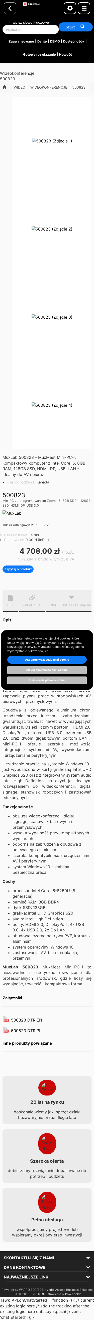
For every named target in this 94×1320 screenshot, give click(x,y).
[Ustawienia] (70, 8)
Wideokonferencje (48, 87)
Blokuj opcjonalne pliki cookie (47, 670)
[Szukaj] (76, 26)
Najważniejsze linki (26, 1276)
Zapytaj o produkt (18, 569)
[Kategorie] (84, 8)
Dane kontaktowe (25, 1267)
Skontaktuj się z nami (29, 1257)
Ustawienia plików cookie (63, 1294)
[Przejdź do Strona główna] (4, 87)
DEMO (55, 41)
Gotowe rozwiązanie (39, 54)
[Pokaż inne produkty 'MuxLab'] (12, 513)
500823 (78, 87)
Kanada (43, 482)
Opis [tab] (10, 605)
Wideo (19, 87)
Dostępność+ (73, 41)
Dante (42, 41)
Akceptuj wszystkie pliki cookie (47, 659)
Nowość (65, 54)
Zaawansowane (21, 41)
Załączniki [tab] (32, 605)
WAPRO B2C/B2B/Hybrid (36, 1290)
